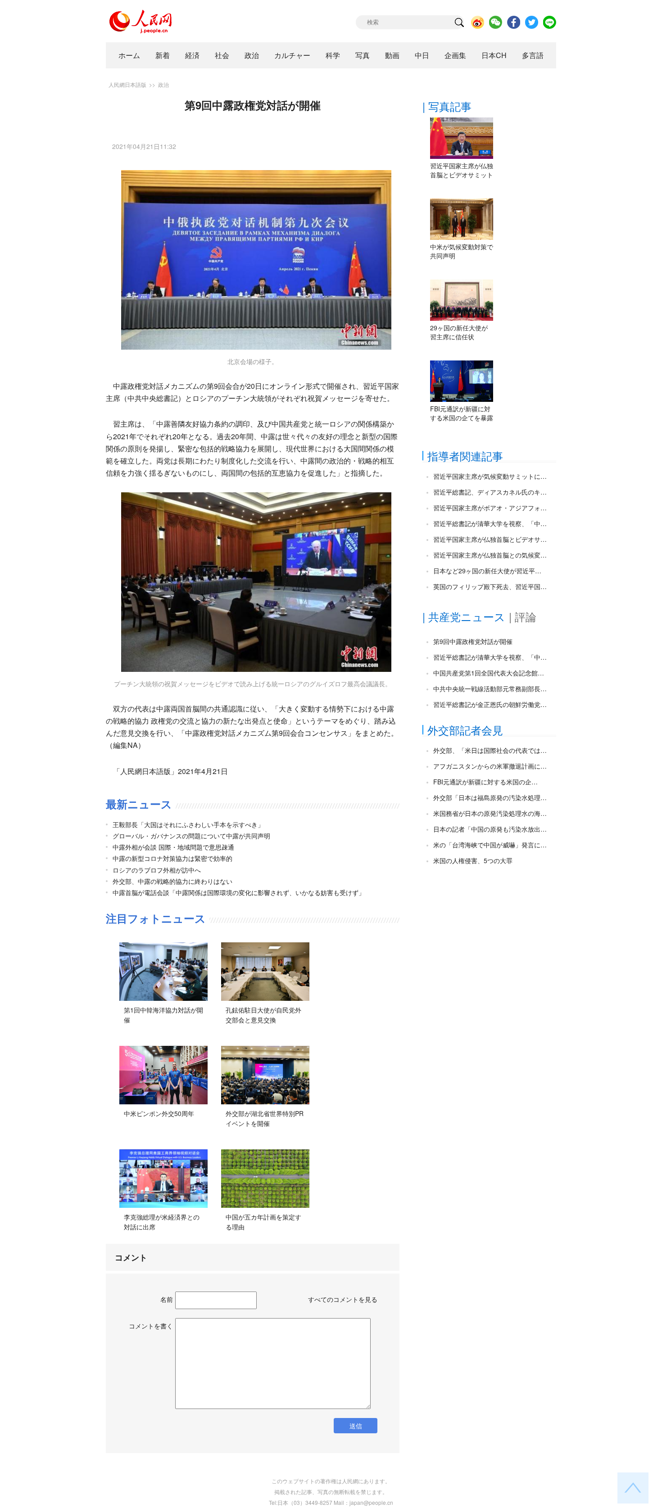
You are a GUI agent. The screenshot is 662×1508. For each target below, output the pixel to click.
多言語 (533, 55)
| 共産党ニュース (463, 616)
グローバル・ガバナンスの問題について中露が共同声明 (191, 835)
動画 (392, 55)
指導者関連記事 (465, 456)
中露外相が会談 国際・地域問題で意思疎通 (173, 846)
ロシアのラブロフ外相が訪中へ (157, 869)
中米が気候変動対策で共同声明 (461, 251)
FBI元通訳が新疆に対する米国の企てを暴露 (461, 413)
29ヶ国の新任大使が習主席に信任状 (459, 332)
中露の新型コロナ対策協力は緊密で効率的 (172, 858)
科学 (333, 55)
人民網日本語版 (127, 84)
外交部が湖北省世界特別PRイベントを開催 (265, 1118)
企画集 (455, 55)
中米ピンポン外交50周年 (159, 1113)
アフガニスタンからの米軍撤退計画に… (490, 765)
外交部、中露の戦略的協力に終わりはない (172, 881)
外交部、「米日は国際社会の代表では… (490, 750)
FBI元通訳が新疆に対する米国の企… (485, 781)
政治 (252, 55)
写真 (362, 55)
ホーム (129, 55)
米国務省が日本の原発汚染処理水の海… (490, 813)
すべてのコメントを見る (342, 1299)
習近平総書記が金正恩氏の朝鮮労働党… (490, 704)
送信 (355, 1425)
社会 (222, 55)
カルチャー (292, 55)
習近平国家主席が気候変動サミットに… (490, 476)
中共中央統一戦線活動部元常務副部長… (490, 688)
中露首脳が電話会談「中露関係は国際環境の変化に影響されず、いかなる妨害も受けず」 (239, 892)
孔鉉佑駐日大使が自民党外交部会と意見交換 (263, 1014)
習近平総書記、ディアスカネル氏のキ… (490, 491)
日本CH (494, 55)
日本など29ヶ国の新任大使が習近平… (487, 570)
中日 (422, 55)
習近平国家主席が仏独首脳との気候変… (490, 554)
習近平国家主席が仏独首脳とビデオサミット (461, 170)
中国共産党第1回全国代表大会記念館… (488, 672)
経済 (192, 55)
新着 (162, 55)
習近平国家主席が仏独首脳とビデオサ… (490, 539)
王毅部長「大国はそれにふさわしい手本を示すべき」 (188, 824)
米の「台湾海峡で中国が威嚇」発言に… (490, 844)
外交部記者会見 (465, 730)
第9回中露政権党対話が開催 (472, 641)
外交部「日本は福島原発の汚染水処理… (490, 797)
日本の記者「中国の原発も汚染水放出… (490, 828)
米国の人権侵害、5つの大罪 (472, 860)
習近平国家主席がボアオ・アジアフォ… (490, 507)
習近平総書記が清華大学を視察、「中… (490, 523)
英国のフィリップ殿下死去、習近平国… (490, 586)
